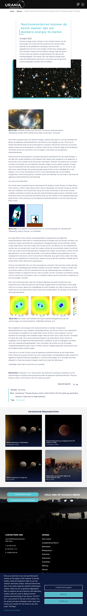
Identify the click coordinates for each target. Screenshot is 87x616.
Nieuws (19, 11)
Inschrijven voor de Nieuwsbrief (23, 500)
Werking (45, 565)
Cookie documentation (12, 610)
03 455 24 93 (11, 545)
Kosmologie (20, 400)
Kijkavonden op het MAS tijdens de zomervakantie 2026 (58, 477)
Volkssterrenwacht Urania (14, 4)
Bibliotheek (46, 546)
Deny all (63, 594)
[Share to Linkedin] (77, 384)
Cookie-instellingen (63, 588)
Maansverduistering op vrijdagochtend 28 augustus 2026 (60, 441)
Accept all (63, 601)
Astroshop (46, 554)
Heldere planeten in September (17, 442)
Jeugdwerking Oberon (50, 542)
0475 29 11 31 (12, 549)
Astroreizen (46, 558)
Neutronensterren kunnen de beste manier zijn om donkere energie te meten (44, 28)
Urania (45, 534)
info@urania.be (12, 552)
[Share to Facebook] (74, 384)
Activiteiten (46, 562)
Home (12, 11)
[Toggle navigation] (78, 4)
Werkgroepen (47, 550)
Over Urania (46, 539)
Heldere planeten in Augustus (16, 478)
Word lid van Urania (23, 494)
